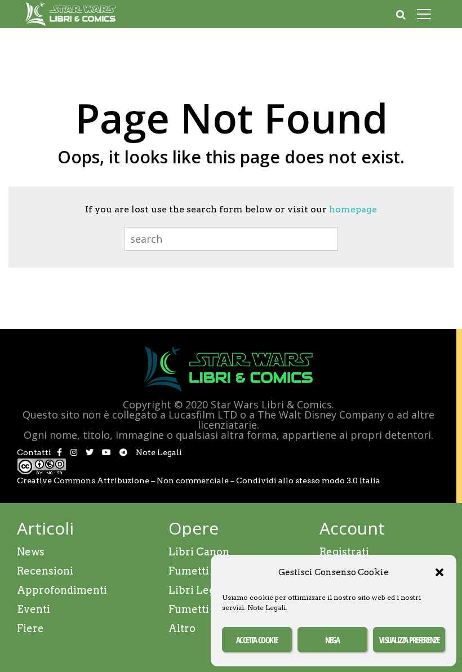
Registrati (344, 552)
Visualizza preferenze (409, 640)
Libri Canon (198, 552)
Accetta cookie (257, 640)
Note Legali (266, 607)
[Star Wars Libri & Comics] (70, 23)
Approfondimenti (62, 590)
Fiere (30, 628)
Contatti (34, 452)
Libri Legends (203, 590)
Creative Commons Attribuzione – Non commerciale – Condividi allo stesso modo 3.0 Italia (198, 480)
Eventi (33, 609)
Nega (332, 640)
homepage (353, 209)
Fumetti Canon (206, 571)
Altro (182, 628)
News (31, 552)
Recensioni (45, 571)
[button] (439, 572)
